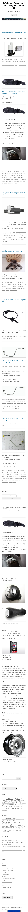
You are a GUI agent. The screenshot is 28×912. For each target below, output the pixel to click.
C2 (6, 177)
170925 (7, 290)
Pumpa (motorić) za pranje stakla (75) (14, 194)
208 (23, 172)
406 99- (24, 173)
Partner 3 (22, 480)
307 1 (20, 59)
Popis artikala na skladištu (8, 868)
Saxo (12, 239)
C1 (2, 63)
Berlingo (7, 401)
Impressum (4, 884)
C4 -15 (5, 63)
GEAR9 (8, 804)
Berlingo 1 (17, 61)
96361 (6, 800)
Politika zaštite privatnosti (9, 878)
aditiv (14, 801)
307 (18, 59)
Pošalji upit (4, 880)
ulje (21, 806)
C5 (23, 177)
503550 (18, 800)
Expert (24, 63)
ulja (19, 806)
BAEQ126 (20, 801)
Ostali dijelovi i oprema (10, 828)
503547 (15, 800)
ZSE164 (20, 808)
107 (14, 59)
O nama (4, 876)
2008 (17, 172)
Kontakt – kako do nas (7, 882)
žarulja (4, 810)
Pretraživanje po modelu (7, 870)
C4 (22, 177)
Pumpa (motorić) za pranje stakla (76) (14, 33)
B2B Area (4, 865)
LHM (16, 804)
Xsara (4, 808)
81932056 (22, 800)
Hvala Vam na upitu (6, 867)
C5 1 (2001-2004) (10, 63)
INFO (3, 885)
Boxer (10, 803)
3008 (3, 173)
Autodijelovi (18, 336)
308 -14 (3, 61)
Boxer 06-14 (17, 824)
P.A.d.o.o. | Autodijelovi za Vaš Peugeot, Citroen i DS (14, 5)
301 (5, 173)
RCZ (16, 65)
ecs (22, 803)
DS (17, 179)
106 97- (17, 232)
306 (15, 799)
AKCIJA (4, 630)
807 (9, 175)
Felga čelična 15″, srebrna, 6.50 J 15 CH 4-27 (13, 730)
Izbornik (14, 15)
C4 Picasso (16, 474)
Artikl (3, 863)
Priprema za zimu (6, 853)
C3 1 (10, 177)
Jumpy (3, 65)
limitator (19, 804)
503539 (12, 800)
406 (21, 173)
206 (19, 172)
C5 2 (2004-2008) (18, 63)
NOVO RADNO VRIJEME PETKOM (9, 840)
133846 (9, 800)
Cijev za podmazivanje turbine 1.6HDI (12, 419)
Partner (3, 408)
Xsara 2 (15, 239)
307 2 (23, 59)
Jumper (12, 804)
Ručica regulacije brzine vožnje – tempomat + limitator (13, 92)
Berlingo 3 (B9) (19, 175)
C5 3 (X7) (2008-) (8, 476)
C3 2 (12, 177)
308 (15, 173)
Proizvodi (4, 872)
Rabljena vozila (5, 874)
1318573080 (4, 801)
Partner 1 (7, 65)
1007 (14, 172)
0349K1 (3, 290)
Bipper (19, 284)
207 (16, 59)
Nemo (6, 286)
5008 (5, 175)
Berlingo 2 (22, 61)
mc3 (22, 804)
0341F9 (22, 288)
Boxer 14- (23, 824)
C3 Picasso (18, 177)
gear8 (5, 804)
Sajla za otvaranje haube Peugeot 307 (14, 301)
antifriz (16, 801)
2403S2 (3, 800)
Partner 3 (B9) (5, 181)
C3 (7, 177)
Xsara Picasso (14, 181)
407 (3, 175)
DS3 (18, 237)
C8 (16, 237)
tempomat (6, 183)
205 (5, 799)
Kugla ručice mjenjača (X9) (9, 579)
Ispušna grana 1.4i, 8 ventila (12, 251)
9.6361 (3, 799)
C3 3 (15, 177)
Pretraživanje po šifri (6, 887)
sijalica (11, 806)
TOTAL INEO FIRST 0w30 (8, 639)
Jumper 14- (20, 827)
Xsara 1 (3, 288)
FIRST (24, 803)
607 (13, 61)
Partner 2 (12, 65)
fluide (3, 804)
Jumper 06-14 (15, 827)
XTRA (18, 808)
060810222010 (9, 801)
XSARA (22, 286)
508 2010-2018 (9, 61)
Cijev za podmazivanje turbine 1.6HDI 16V (12, 361)
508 (24, 799)
